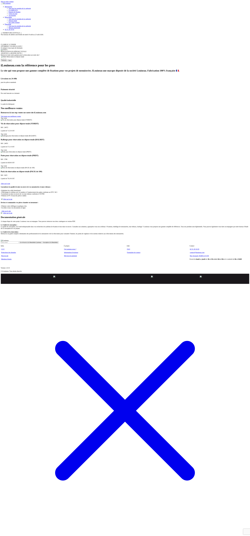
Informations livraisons (71, 252)
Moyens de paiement (70, 256)
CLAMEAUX (13, 10)
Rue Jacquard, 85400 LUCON (199, 256)
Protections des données (8, 252)
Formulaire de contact (133, 252)
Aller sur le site (5, 183)
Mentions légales (6, 259)
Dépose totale (13, 21)
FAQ (128, 249)
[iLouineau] (7, 3)
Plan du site (4, 256)
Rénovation (8, 17)
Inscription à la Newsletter (50, 242)
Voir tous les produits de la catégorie (20, 8)
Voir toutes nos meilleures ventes (11, 116)
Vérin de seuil (13, 14)
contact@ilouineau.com (197, 252)
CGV (3, 249)
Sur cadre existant (14, 22)
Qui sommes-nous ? (70, 249)
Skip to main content (7, 1)
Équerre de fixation (14, 12)
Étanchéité (8, 24)
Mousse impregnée (14, 28)
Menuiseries (8, 7)
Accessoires (12, 15)
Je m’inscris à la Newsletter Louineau (30, 242)
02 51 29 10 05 (194, 249)
